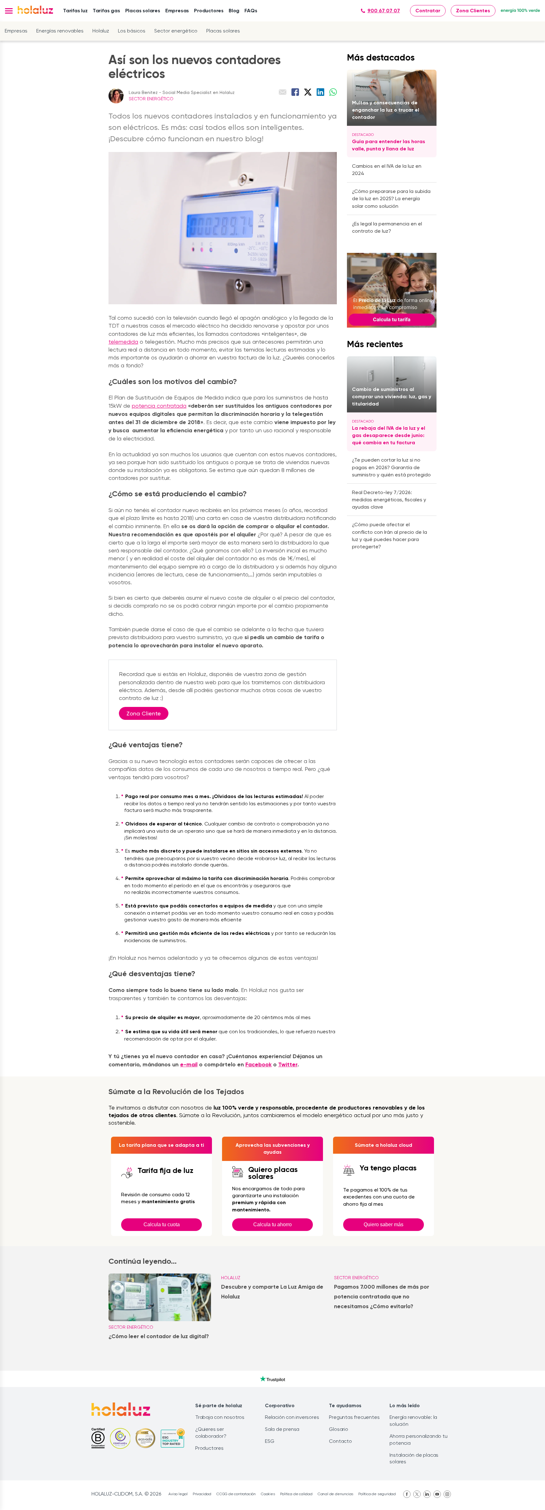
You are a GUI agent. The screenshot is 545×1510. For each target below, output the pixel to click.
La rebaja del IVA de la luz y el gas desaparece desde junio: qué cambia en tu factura (388, 435)
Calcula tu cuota (162, 1224)
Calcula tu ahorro (272, 1224)
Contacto (340, 1441)
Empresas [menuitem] (177, 11)
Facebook (258, 1064)
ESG (269, 1441)
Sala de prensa (282, 1429)
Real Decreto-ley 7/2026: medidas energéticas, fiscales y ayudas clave (389, 499)
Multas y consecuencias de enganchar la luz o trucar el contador (385, 110)
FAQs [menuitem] (250, 11)
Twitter (287, 1064)
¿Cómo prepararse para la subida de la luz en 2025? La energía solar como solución (391, 198)
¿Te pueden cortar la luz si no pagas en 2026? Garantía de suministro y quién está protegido (391, 467)
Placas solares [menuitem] (142, 11)
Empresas (16, 31)
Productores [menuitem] (209, 11)
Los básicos (131, 31)
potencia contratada (159, 405)
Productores (209, 1448)
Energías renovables (60, 31)
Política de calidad (296, 1494)
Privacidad (202, 1494)
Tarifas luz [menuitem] (75, 11)
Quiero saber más (383, 1224)
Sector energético (175, 31)
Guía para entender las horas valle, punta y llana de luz (388, 145)
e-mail (188, 1064)
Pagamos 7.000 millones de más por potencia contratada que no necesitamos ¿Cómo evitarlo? (381, 1296)
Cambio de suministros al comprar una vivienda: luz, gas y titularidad (391, 396)
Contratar (427, 11)
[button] (9, 11)
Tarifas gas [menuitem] (106, 11)
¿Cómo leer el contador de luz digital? (158, 1336)
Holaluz (100, 31)
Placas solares (223, 31)
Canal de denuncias (335, 1494)
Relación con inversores (292, 1417)
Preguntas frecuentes (354, 1417)
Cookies (268, 1494)
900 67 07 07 (383, 11)
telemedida (123, 341)
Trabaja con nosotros (219, 1417)
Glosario (338, 1429)
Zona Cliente (143, 713)
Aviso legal (178, 1494)
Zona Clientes (473, 11)
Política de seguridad (377, 1494)
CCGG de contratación (236, 1494)
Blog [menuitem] (234, 11)
